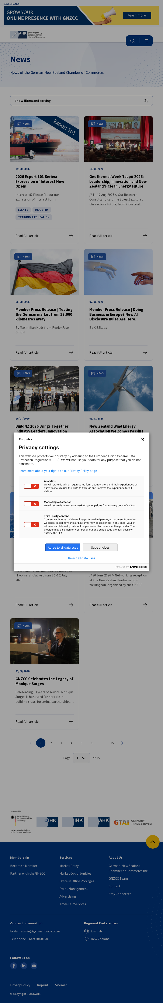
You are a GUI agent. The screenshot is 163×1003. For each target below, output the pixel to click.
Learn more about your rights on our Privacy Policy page (58, 470)
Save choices (100, 547)
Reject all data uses (81, 558)
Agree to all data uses (63, 547)
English (24, 439)
